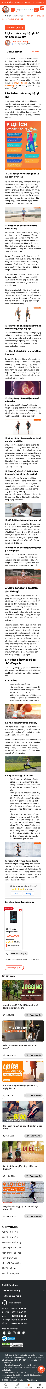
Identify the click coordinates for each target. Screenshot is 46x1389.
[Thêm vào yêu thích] (20, 910)
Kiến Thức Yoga (9, 1258)
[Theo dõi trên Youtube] (9, 1333)
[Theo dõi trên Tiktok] (14, 1333)
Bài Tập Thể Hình (10, 1232)
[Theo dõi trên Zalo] (19, 1333)
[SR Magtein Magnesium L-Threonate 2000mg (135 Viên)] (13, 917)
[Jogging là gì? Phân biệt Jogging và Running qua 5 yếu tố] (23, 990)
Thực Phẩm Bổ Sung (11, 1242)
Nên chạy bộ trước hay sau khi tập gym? (20, 1046)
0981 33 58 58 (19, 1308)
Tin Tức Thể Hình (10, 1237)
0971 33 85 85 (19, 1312)
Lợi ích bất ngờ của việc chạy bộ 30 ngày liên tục (20, 1087)
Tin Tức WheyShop (11, 1273)
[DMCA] (12, 1345)
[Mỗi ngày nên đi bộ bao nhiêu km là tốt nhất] (23, 1111)
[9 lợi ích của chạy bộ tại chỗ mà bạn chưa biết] (23, 1192)
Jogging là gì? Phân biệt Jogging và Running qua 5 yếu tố (20, 1006)
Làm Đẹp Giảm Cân (11, 1247)
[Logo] (6, 10)
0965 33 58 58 (19, 1323)
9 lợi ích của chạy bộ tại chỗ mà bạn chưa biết (20, 1207)
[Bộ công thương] (12, 1338)
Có (16, 893)
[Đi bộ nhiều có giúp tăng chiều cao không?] (23, 1151)
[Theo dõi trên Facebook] (3, 1333)
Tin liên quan (8, 976)
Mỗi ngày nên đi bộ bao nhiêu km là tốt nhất (22, 1127)
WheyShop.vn (32, 1380)
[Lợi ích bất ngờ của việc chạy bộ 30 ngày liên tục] (23, 1071)
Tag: (7, 953)
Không (28, 893)
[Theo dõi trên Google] (24, 1333)
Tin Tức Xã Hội (9, 1268)
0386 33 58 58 (19, 1319)
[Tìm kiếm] (36, 10)
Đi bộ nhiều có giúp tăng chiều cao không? (20, 1167)
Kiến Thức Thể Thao (11, 1252)
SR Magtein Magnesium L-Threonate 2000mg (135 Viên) (12, 930)
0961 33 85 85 (19, 1316)
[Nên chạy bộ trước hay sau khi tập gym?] (23, 1031)
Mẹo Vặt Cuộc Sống (11, 1263)
